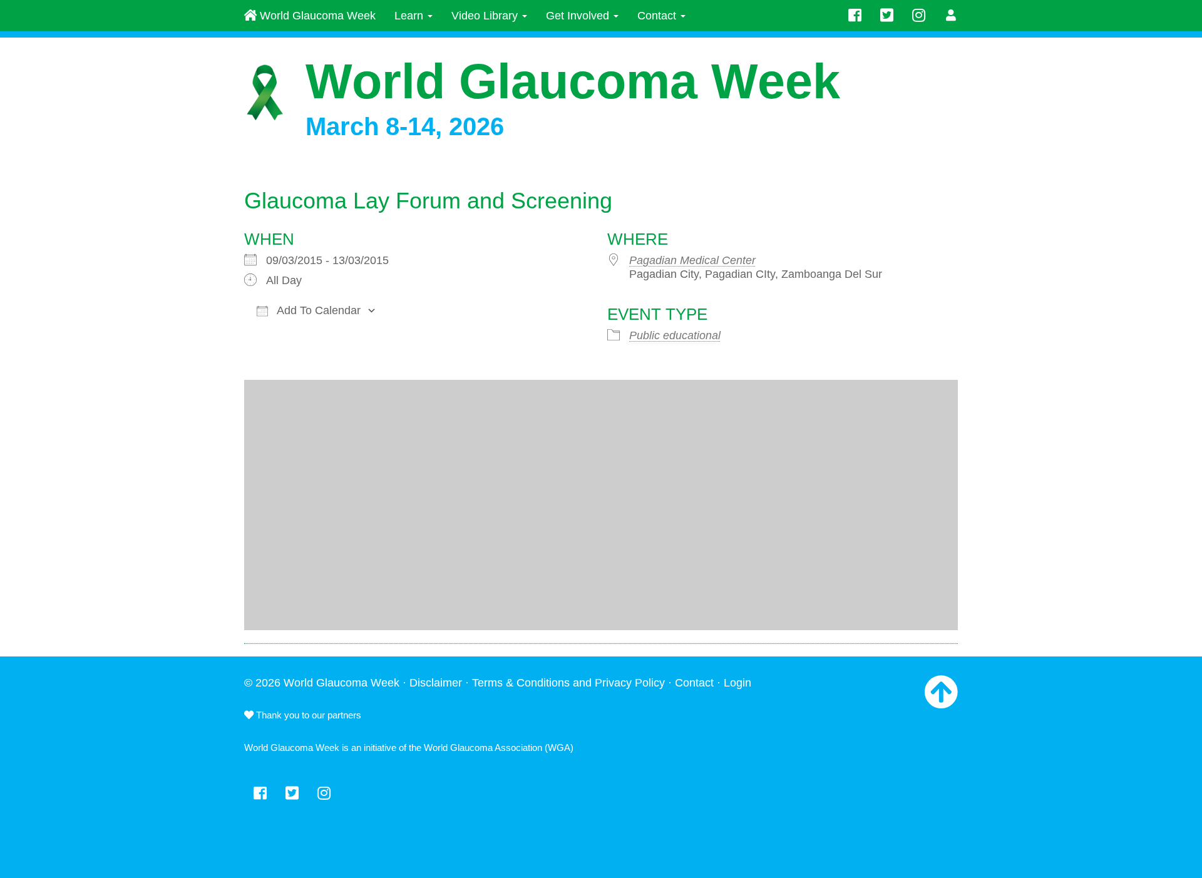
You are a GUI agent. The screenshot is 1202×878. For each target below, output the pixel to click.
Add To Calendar (317, 310)
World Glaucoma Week (316, 15)
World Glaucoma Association (483, 747)
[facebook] (855, 15)
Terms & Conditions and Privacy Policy (568, 682)
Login (737, 682)
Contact (658, 15)
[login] (951, 15)
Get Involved (579, 15)
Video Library (486, 15)
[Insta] (919, 15)
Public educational (675, 335)
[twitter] (887, 15)
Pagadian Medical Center (692, 260)
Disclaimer (435, 682)
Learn (410, 15)
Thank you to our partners (307, 715)
